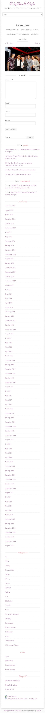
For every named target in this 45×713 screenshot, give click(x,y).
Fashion (7, 592)
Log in (7, 656)
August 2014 (9, 545)
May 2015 (8, 506)
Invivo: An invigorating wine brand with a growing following (23, 34)
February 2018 (10, 360)
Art (6, 557)
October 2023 (9, 223)
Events (7, 583)
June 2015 (8, 501)
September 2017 (10, 382)
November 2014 (10, 532)
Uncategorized (9, 640)
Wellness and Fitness (11, 645)
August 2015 (9, 493)
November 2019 (10, 272)
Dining (7, 579)
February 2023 (10, 241)
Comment (9, 80)
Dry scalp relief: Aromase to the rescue (18, 174)
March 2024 (9, 214)
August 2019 (9, 285)
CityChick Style (22, 3)
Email (7, 112)
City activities (9, 570)
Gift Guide (8, 601)
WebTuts (38, 710)
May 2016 (8, 453)
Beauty (7, 561)
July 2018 (8, 338)
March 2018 (9, 356)
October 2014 (9, 537)
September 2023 (10, 228)
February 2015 (10, 519)
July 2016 (8, 444)
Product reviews (10, 627)
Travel (7, 636)
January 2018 (9, 365)
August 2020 (9, 259)
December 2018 (10, 320)
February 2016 (10, 466)
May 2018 (8, 347)
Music (7, 610)
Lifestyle (8, 605)
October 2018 (9, 325)
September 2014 (10, 541)
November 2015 (10, 479)
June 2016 (8, 448)
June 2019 (8, 294)
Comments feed (10, 665)
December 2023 (10, 219)
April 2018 (8, 351)
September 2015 (10, 488)
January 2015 (9, 523)
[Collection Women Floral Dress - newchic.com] (21, 699)
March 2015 (9, 515)
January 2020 (9, 263)
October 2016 (9, 431)
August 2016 (9, 440)
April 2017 (8, 404)
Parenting (8, 618)
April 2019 (8, 303)
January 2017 (9, 417)
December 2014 (10, 528)
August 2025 (9, 210)
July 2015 (8, 497)
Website (7, 120)
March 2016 (9, 462)
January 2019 (9, 316)
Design (7, 574)
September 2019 (10, 281)
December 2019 (10, 267)
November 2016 (10, 426)
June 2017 (8, 395)
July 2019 (8, 289)
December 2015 (10, 475)
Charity (7, 565)
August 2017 (9, 387)
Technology (9, 632)
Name (7, 103)
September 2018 (10, 329)
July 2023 (8, 232)
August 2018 (9, 334)
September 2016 (10, 435)
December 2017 (10, 369)
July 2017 (8, 391)
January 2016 (9, 470)
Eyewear (8, 588)
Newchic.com (11, 696)
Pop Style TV (9, 689)
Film (6, 596)
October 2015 (9, 484)
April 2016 (8, 457)
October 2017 (9, 378)
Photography (9, 623)
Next (37, 43)
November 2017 (10, 373)
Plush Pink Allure (11, 685)
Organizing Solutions (12, 614)
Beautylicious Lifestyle (12, 680)
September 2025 (10, 206)
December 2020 (10, 250)
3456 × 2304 (29, 29)
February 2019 (10, 312)
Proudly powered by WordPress (12, 710)
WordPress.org (10, 669)
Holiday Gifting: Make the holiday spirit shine (20, 170)
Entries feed (9, 660)
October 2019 (9, 276)
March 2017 (9, 409)
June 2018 (8, 342)
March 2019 (9, 307)
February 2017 (10, 413)
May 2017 (8, 400)
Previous (9, 43)
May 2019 (8, 298)
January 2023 (9, 245)
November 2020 (10, 254)
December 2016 (10, 422)
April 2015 (8, 510)
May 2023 (8, 237)
